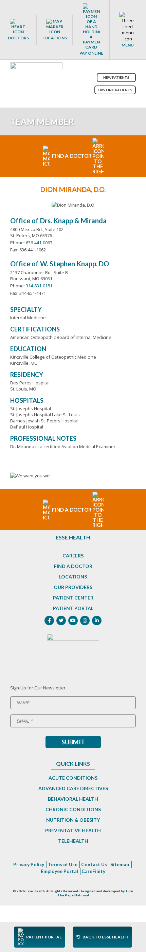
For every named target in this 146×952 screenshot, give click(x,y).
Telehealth (73, 841)
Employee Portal (59, 871)
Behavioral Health (73, 799)
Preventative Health (73, 830)
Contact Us (94, 864)
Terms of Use (62, 864)
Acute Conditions (73, 778)
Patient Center (73, 598)
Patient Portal (73, 608)
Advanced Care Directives (73, 788)
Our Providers (73, 587)
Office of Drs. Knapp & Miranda (58, 220)
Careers (73, 555)
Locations (54, 37)
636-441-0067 (39, 243)
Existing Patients (115, 90)
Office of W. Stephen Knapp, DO (59, 264)
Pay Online (91, 53)
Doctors (18, 37)
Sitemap (119, 864)
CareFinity (93, 871)
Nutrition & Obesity (73, 820)
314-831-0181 (39, 286)
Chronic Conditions (73, 809)
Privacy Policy (28, 864)
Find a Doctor (73, 566)
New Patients (116, 77)
